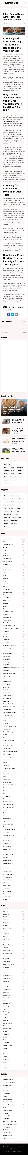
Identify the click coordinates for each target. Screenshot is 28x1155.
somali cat (14, 1026)
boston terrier (14, 692)
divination (7, 483)
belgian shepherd (14, 690)
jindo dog (14, 852)
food (5, 309)
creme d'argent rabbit (14, 1090)
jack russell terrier (14, 611)
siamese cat (14, 939)
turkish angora (14, 1028)
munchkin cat (14, 961)
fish (22, 476)
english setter (14, 838)
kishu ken (14, 857)
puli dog (14, 771)
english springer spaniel (14, 712)
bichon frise (14, 589)
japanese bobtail (14, 1045)
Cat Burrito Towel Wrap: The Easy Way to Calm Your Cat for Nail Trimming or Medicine (18, 421)
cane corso (14, 723)
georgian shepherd (14, 840)
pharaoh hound (14, 871)
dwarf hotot (14, 1096)
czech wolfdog (14, 832)
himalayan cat (14, 978)
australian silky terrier (14, 807)
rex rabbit (14, 1130)
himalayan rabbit (14, 1110)
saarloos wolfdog (14, 880)
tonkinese (14, 1065)
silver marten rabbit (14, 1138)
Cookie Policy (21, 1146)
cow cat (14, 942)
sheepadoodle (14, 782)
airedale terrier (14, 801)
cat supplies (20, 307)
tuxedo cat (14, 922)
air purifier (7, 517)
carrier (6, 502)
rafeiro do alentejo (14, 877)
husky (14, 550)
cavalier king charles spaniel (14, 628)
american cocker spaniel (14, 704)
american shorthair (14, 945)
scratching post (8, 505)
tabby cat (14, 911)
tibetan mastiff (14, 698)
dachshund (14, 567)
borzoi (14, 737)
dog (10, 464)
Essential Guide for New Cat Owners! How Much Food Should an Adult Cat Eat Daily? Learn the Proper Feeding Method (19, 430)
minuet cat (14, 986)
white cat (14, 925)
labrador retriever (14, 544)
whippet (14, 718)
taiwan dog (14, 634)
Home (4, 10)
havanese (14, 843)
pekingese (14, 631)
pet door (6, 526)
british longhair (14, 1012)
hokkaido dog (14, 757)
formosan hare (14, 1104)
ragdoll (14, 936)
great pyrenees (14, 695)
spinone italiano (14, 894)
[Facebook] (8, 314)
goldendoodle (14, 754)
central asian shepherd (14, 829)
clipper (6, 520)
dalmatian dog (14, 659)
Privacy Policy (7, 1146)
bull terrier (14, 670)
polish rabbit (14, 1127)
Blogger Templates (17, 1151)
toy (18, 495)
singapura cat (14, 995)
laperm (14, 1048)
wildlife (19, 473)
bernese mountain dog (14, 625)
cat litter (6, 498)
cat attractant (19, 508)
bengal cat (14, 958)
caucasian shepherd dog (14, 726)
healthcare (20, 467)
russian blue (14, 956)
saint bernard (14, 656)
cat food (14, 307)
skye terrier (14, 888)
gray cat (14, 947)
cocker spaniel (14, 623)
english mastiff (14, 748)
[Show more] (19, 314)
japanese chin (14, 849)
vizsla (14, 793)
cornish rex (14, 1034)
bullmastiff (14, 821)
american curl (14, 998)
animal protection (9, 470)
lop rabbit (14, 1118)
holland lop (14, 1113)
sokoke (14, 1062)
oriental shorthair (14, 1023)
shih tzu (14, 586)
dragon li (14, 1017)
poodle (14, 547)
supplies (10, 309)
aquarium (6, 480)
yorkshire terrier (14, 592)
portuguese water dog (14, 874)
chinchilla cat (14, 984)
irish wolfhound (14, 846)
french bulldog (14, 558)
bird (11, 476)
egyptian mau (14, 1037)
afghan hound (14, 642)
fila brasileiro (14, 729)
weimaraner (14, 701)
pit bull (14, 575)
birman (14, 1000)
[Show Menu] (2, 2)
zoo (16, 476)
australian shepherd (14, 648)
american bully (14, 681)
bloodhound (14, 813)
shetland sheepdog (14, 664)
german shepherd (14, 561)
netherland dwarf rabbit (14, 1121)
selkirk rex (14, 1059)
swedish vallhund (14, 896)
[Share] (23, 23)
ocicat (14, 1051)
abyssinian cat (14, 975)
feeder (14, 498)
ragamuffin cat (14, 989)
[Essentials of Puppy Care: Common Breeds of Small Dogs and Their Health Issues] (6, 450)
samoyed (14, 578)
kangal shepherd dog (14, 854)
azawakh (14, 810)
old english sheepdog (14, 673)
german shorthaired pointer (14, 751)
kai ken (14, 762)
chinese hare (14, 1088)
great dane (14, 637)
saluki (14, 776)
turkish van (14, 992)
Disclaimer (14, 1149)
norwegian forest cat (14, 964)
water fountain (8, 508)
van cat (14, 1067)
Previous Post (5, 332)
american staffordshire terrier (14, 667)
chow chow (14, 606)
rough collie (14, 773)
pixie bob (14, 1053)
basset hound (14, 684)
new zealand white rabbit (14, 1124)
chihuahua (14, 564)
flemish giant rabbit (14, 1102)
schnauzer (14, 600)
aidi (14, 799)
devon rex (14, 1006)
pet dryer (13, 523)
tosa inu (14, 734)
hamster (15, 480)
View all (23, 321)
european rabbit (14, 1099)
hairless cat (14, 972)
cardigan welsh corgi (14, 740)
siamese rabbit (14, 1132)
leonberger (14, 866)
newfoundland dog (14, 653)
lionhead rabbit (14, 1116)
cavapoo (14, 827)
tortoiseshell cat (14, 953)
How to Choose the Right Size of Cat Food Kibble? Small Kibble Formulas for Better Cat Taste (18, 440)
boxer (14, 609)
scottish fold (14, 950)
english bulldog (14, 597)
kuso (5, 476)
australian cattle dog (14, 804)
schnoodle (14, 882)
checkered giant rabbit (14, 1082)
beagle (14, 581)
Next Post (23, 332)
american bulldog (14, 620)
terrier (14, 790)
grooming (19, 470)
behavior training (9, 467)
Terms (14, 1146)
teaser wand (8, 511)
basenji (14, 720)
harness (17, 511)
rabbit (12, 473)
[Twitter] (12, 314)
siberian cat (14, 981)
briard (14, 815)
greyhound (14, 639)
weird (5, 473)
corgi (14, 553)
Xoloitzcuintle (14, 796)
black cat (14, 917)
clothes (13, 502)
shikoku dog (14, 885)
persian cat (14, 933)
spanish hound (14, 891)
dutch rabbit (14, 1093)
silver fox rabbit (14, 1135)
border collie (14, 555)
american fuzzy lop (14, 1079)
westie (14, 899)
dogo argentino (14, 709)
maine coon (14, 931)
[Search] (25, 2)
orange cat (14, 914)
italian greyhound (14, 662)
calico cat (14, 919)
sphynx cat (14, 967)
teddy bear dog (14, 787)
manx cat (14, 1020)
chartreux (14, 1014)
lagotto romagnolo (14, 863)
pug (14, 572)
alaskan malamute (14, 617)
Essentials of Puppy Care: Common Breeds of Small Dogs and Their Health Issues (18, 450)
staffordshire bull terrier (14, 785)
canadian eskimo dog (14, 824)
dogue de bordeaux (14, 835)
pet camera (7, 514)
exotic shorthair (14, 970)
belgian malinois (14, 687)
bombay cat (14, 1031)
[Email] (16, 314)
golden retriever (14, 539)
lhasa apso (14, 765)
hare (14, 1107)
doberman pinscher (14, 595)
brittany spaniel (14, 818)
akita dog (14, 603)
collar (20, 502)
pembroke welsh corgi (14, 768)
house (12, 495)
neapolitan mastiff (14, 715)
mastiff (14, 650)
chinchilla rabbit (14, 1085)
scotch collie (14, 779)
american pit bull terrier (14, 706)
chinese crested (14, 743)
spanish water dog (14, 732)
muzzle (6, 523)
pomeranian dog (14, 569)
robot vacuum (17, 517)
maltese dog (14, 583)
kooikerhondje (14, 860)
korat (14, 1009)
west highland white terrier (14, 645)
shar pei (14, 678)
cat (8, 10)
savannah (14, 1056)
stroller (16, 514)
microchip (14, 520)
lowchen (14, 868)
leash (21, 498)
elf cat (14, 1040)
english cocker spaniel (14, 745)
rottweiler (14, 614)
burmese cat (14, 1003)
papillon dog (14, 676)
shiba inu (14, 541)
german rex (14, 1042)
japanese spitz (14, 759)
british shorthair (14, 928)
